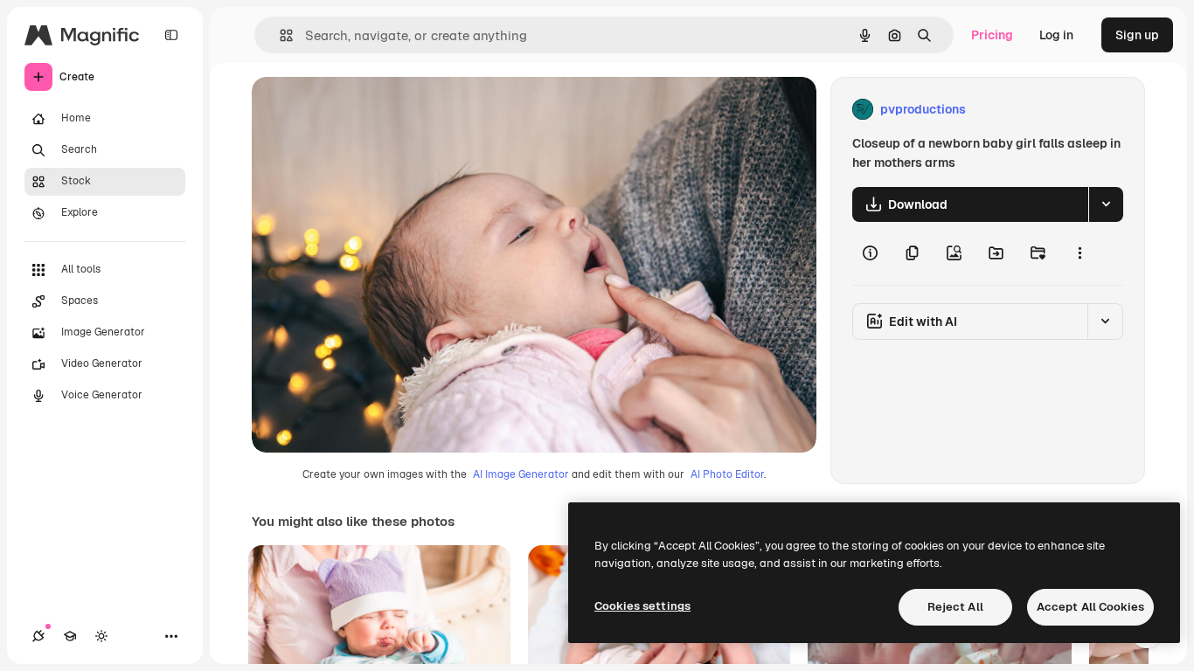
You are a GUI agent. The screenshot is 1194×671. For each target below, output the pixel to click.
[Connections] (38, 636)
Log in (1056, 35)
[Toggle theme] (101, 636)
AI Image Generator (521, 474)
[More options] (1079, 253)
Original (363, 109)
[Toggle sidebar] (171, 35)
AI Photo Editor (727, 474)
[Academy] (70, 636)
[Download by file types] (1105, 204)
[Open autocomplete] (279, 35)
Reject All (955, 606)
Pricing (992, 35)
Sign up (1137, 35)
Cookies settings (642, 605)
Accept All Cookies (1090, 606)
